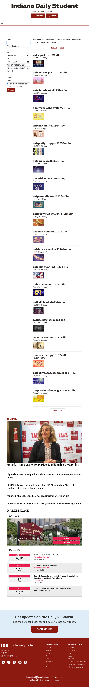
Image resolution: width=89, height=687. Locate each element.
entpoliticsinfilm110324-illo (50, 267)
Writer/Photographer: (16, 65)
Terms (48, 667)
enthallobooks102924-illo (49, 302)
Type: (9, 77)
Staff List (48, 650)
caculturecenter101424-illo (50, 337)
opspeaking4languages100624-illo (54, 390)
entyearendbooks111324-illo (51, 196)
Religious (71, 659)
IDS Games (71, 650)
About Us (48, 648)
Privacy (48, 664)
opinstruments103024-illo (49, 284)
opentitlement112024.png (49, 178)
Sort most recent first (17, 84)
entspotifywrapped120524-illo (52, 143)
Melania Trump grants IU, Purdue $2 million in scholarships (43, 464)
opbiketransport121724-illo (50, 72)
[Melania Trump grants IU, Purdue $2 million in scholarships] (44, 442)
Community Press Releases (76, 664)
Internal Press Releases (75, 667)
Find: (9, 40)
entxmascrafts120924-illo (49, 125)
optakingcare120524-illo (48, 161)
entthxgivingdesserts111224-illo (53, 214)
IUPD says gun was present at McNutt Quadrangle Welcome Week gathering (44, 503)
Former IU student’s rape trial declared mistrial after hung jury (38, 496)
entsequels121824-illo (46, 55)
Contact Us (49, 653)
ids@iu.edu (4, 653)
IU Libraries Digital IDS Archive (77, 661)
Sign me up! (44, 629)
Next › (62, 47)
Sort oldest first (15, 87)
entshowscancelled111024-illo (52, 249)
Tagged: (10, 71)
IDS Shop (71, 648)
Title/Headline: (13, 46)
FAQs (47, 659)
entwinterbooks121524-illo (50, 90)
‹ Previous (54, 47)
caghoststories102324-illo (49, 320)
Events (70, 653)
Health (70, 656)
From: (9, 52)
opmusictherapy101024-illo (50, 355)
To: (8, 59)
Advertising (49, 661)
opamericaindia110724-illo (50, 231)
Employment (50, 656)
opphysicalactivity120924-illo (51, 108)
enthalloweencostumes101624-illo (54, 373)
